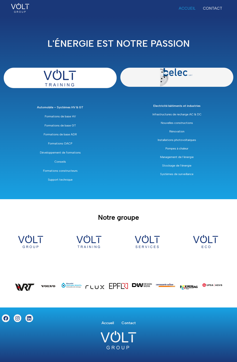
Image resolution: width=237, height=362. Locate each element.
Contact (212, 8)
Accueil (187, 8)
